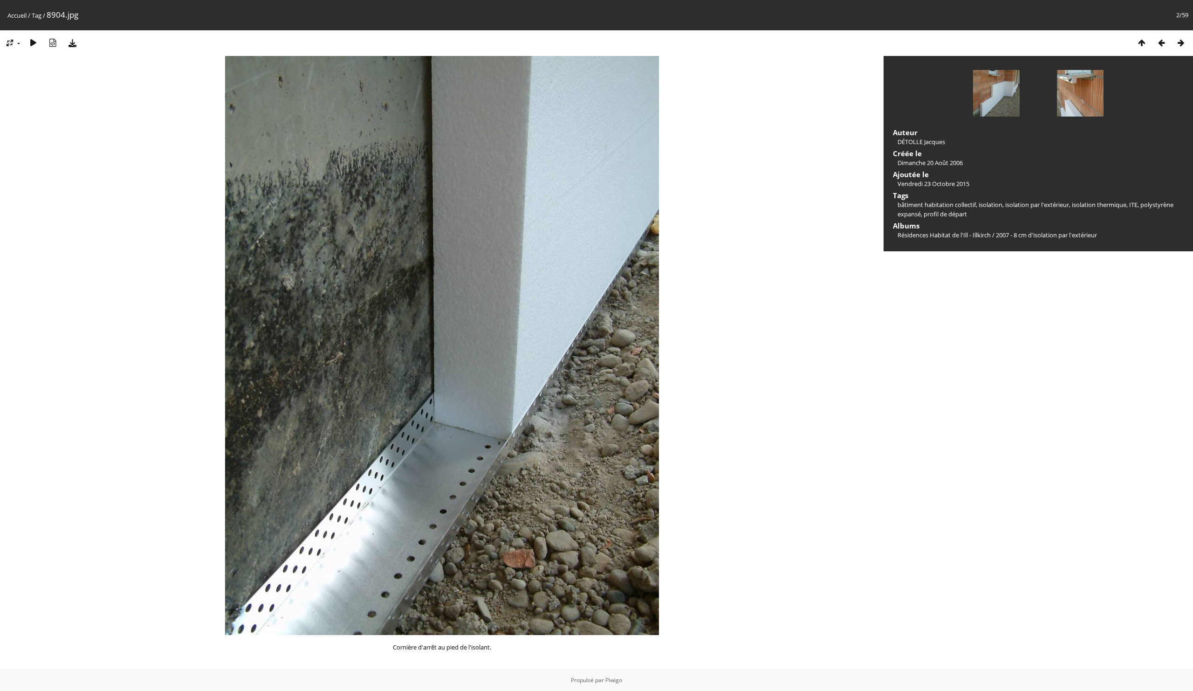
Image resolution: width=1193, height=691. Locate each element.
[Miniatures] (1142, 42)
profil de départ (945, 214)
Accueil (17, 15)
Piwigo (613, 680)
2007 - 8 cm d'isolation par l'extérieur (1046, 235)
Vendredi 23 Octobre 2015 (933, 184)
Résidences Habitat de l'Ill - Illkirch (944, 235)
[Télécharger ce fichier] (72, 42)
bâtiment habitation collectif (937, 204)
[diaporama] (33, 42)
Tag (36, 15)
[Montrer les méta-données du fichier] (52, 42)
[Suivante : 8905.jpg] (1181, 42)
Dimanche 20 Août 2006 (930, 163)
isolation (990, 204)
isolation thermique (1099, 204)
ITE (1133, 204)
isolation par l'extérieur (1037, 204)
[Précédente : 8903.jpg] (1161, 42)
